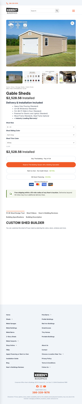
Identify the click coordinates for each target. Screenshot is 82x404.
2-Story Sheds (11, 336)
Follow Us (45, 367)
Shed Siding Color (13, 131)
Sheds (8, 319)
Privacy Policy (47, 358)
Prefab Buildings (47, 319)
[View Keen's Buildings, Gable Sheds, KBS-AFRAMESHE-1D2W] (14, 77)
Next (75, 76)
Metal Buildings (11, 328)
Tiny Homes (46, 332)
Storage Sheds (20, 87)
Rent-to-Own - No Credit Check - (41, 171)
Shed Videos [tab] (31, 213)
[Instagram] (41, 386)
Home (8, 87)
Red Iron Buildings (48, 323)
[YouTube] (44, 386)
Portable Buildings (48, 336)
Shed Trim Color (12, 138)
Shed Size (10, 123)
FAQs (8, 350)
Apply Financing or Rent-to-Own (17, 354)
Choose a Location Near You (52, 354)
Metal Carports (11, 341)
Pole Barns (45, 315)
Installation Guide (12, 358)
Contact (44, 350)
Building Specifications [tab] (15, 217)
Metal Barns (10, 332)
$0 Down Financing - (41, 177)
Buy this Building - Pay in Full (41, 158)
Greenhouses (46, 328)
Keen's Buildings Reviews (15, 367)
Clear (8, 146)
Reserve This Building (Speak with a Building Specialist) (41, 165)
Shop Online (10, 345)
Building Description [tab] (34, 217)
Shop (12, 87)
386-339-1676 (13, 3)
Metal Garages (11, 323)
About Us (45, 345)
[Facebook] (37, 386)
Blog (7, 363)
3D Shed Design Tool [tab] (16, 213)
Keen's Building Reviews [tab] (48, 213)
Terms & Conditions (48, 363)
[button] (72, 23)
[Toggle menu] (73, 11)
